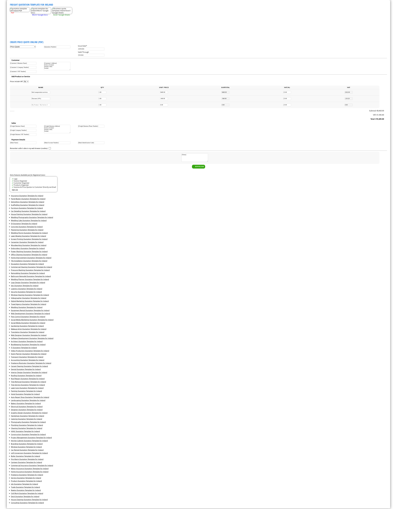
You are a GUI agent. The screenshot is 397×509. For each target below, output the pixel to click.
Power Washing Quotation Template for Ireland (29, 251)
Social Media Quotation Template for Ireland (28, 323)
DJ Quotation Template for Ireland (24, 223)
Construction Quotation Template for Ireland (28, 434)
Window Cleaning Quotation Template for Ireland (30, 295)
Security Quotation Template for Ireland (26, 292)
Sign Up (15, 190)
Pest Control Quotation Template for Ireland (28, 316)
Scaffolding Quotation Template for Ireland (27, 205)
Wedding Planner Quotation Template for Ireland (30, 279)
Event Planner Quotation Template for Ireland (28, 354)
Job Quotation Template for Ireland (24, 484)
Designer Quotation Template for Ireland (26, 410)
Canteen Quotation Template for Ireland (26, 462)
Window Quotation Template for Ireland (26, 447)
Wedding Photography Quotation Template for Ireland (32, 217)
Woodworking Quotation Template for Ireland (28, 245)
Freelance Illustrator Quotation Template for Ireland (31, 363)
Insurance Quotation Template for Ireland (27, 196)
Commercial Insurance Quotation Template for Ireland (32, 465)
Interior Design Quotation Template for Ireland (29, 372)
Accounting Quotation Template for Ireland (27, 360)
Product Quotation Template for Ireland (26, 481)
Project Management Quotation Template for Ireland (31, 437)
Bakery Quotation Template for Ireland (26, 403)
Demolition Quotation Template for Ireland (27, 202)
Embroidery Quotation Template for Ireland (28, 248)
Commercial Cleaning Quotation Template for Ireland (31, 267)
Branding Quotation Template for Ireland (27, 444)
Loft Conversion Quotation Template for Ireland (29, 453)
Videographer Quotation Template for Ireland (28, 298)
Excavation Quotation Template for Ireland (27, 264)
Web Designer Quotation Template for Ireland (28, 335)
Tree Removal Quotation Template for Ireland (28, 382)
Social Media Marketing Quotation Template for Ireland (32, 320)
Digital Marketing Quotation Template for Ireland (30, 301)
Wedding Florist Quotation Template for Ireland (29, 233)
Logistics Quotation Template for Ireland (26, 289)
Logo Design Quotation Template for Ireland (28, 282)
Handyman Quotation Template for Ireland (27, 416)
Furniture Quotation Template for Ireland (27, 208)
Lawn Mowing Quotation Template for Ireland (28, 236)
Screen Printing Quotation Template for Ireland (29, 239)
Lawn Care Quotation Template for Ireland (27, 388)
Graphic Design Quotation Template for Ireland (29, 413)
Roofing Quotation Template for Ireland (26, 375)
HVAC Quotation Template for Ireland (25, 431)
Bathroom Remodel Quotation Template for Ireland (31, 276)
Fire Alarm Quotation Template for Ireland (27, 459)
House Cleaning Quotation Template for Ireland (29, 499)
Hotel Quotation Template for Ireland (25, 394)
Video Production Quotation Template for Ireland (30, 351)
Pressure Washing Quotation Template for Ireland (30, 270)
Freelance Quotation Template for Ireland (27, 475)
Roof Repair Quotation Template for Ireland (28, 379)
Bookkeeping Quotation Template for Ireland (28, 344)
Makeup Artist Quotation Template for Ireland (28, 329)
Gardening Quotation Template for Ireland (27, 326)
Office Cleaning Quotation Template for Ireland (29, 254)
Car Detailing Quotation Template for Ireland (28, 211)
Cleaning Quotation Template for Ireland (26, 428)
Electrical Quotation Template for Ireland (26, 406)
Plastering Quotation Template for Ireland (27, 230)
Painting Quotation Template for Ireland (26, 391)
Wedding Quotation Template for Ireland (26, 307)
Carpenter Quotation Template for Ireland (27, 242)
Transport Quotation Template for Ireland (27, 357)
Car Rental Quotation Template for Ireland (27, 450)
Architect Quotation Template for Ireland (26, 341)
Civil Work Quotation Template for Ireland (27, 493)
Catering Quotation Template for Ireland (26, 419)
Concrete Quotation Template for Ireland (27, 227)
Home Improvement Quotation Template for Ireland (31, 258)
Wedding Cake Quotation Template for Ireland (29, 220)
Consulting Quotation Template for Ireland (27, 503)
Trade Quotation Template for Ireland (25, 487)
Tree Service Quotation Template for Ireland (28, 385)
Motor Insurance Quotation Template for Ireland (29, 468)
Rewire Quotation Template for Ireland (26, 490)
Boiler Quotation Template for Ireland (25, 456)
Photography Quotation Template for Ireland (28, 422)
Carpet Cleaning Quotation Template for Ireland (29, 366)
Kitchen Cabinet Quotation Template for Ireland (29, 441)
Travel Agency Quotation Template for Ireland (28, 304)
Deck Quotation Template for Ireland (25, 496)
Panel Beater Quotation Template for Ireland (28, 199)
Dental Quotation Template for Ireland (26, 369)
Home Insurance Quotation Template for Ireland (29, 472)
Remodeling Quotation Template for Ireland (28, 273)
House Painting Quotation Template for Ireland (29, 214)
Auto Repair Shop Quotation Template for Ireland (30, 397)
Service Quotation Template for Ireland (26, 478)
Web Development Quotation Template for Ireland (30, 313)
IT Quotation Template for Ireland (24, 348)
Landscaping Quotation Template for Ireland (28, 400)
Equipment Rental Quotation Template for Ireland (30, 310)
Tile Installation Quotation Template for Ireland (29, 261)
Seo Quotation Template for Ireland (24, 285)
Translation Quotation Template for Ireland (27, 332)
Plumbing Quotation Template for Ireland (27, 425)
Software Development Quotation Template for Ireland (32, 338)
